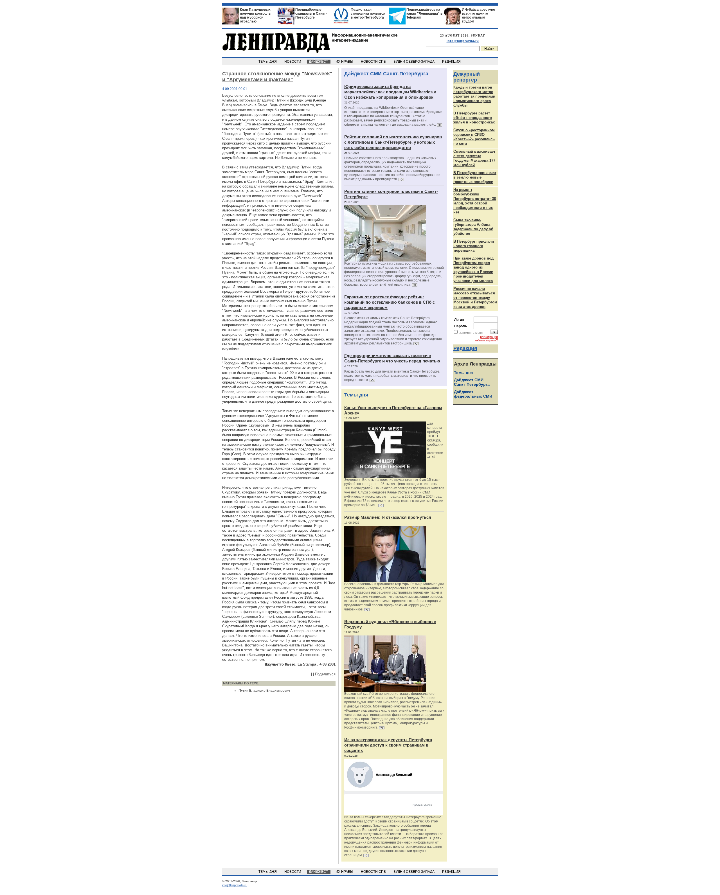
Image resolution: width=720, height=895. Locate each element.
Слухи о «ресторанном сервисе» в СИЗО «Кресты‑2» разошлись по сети (474, 137)
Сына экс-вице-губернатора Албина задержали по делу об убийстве (473, 227)
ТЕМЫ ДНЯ (268, 62)
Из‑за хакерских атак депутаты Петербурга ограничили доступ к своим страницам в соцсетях (388, 745)
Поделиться (325, 674)
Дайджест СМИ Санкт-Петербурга (386, 73)
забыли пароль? (486, 340)
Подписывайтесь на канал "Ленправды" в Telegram (424, 13)
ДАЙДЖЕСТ (318, 62)
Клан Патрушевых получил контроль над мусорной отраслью (255, 15)
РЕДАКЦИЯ (451, 62)
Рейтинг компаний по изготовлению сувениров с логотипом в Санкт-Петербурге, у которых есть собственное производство (393, 142)
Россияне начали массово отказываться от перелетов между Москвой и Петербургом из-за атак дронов (475, 298)
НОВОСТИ (293, 62)
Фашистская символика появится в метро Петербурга (368, 13)
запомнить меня (471, 332)
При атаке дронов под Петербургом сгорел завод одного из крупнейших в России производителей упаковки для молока (473, 269)
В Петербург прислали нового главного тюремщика (473, 246)
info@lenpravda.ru (463, 40)
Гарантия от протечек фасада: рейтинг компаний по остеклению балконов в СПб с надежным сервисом (389, 302)
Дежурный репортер (466, 77)
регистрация (489, 337)
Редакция (465, 348)
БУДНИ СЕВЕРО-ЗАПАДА (414, 62)
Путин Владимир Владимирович (264, 691)
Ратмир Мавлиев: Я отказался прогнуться (387, 517)
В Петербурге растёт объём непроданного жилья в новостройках (474, 117)
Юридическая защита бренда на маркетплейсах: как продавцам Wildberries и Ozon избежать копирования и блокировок (390, 92)
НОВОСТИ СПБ (373, 62)
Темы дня (356, 395)
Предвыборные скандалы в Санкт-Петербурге (311, 13)
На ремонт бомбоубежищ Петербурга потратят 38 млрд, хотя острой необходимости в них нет (474, 201)
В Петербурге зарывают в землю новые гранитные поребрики (474, 177)
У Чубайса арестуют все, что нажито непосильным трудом (479, 15)
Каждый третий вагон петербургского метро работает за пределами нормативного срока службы (474, 96)
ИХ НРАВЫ (345, 62)
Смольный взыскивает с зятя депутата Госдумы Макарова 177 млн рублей (474, 158)
